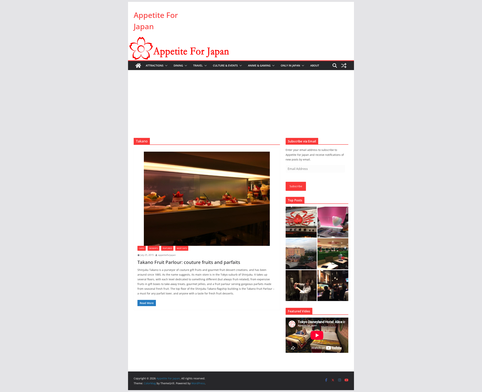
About (314, 65)
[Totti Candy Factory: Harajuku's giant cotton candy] (333, 222)
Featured (167, 248)
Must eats (182, 248)
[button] (165, 65)
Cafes (141, 248)
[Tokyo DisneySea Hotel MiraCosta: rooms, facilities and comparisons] (301, 253)
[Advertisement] (241, 98)
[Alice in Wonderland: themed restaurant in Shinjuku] (333, 253)
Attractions (154, 65)
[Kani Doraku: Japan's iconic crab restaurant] (301, 222)
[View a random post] (343, 65)
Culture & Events (225, 65)
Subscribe (296, 186)
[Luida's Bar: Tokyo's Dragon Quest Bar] (333, 285)
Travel (198, 65)
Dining (178, 65)
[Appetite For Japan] (241, 39)
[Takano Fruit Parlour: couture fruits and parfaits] (206, 199)
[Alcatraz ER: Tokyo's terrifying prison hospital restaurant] (301, 285)
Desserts (153, 248)
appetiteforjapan (167, 255)
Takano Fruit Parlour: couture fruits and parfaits (188, 262)
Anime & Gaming (259, 65)
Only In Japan (290, 65)
